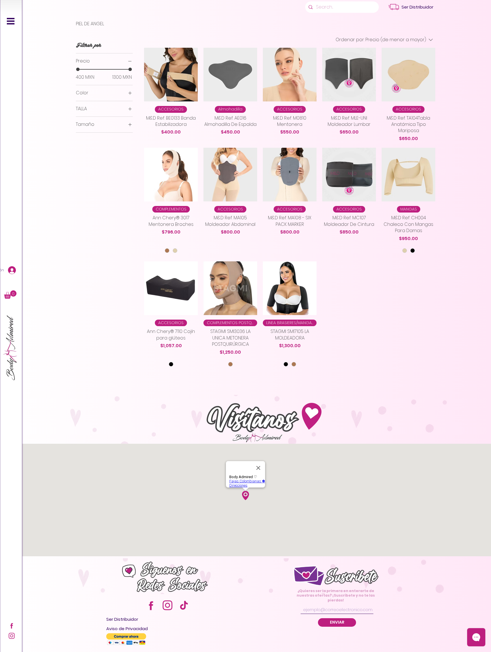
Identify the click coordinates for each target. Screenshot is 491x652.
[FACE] (11, 625)
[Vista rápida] (171, 74)
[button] (10, 21)
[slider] (77, 69)
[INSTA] (11, 635)
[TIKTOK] (184, 605)
